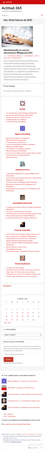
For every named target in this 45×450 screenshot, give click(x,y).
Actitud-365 (12, 8)
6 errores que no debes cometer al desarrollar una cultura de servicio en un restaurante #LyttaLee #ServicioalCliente (23, 155)
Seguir (8, 359)
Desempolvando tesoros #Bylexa (16, 119)
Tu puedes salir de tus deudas (15, 268)
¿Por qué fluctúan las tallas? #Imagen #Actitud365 (21, 113)
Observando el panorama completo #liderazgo (20, 215)
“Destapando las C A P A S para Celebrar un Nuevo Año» (23, 274)
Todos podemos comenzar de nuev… (31, 394)
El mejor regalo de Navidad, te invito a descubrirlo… (22, 276)
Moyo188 (11, 388)
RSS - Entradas (8, 414)
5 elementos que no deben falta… (30, 407)
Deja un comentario (12, 58)
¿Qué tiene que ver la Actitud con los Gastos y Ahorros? (23, 270)
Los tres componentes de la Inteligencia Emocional (21, 218)
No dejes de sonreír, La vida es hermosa (18, 117)
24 (12, 320)
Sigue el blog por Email (13, 342)
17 (12, 316)
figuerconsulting (12, 381)
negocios (25, 434)
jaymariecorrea (14, 56)
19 (22, 316)
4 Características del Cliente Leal (16, 142)
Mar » (9, 323)
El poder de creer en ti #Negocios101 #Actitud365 (21, 182)
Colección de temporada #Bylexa (16, 121)
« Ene (5, 323)
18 (17, 316)
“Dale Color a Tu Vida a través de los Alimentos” (21, 272)
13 (28, 313)
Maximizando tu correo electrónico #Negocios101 (18, 51)
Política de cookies (16, 442)
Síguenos (7, 286)
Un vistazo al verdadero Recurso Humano (18, 211)
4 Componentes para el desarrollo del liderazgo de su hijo (23, 213)
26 (22, 320)
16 (6, 316)
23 (6, 320)
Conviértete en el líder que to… (31, 401)
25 (17, 320)
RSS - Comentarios (10, 416)
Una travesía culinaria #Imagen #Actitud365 (19, 115)
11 (17, 313)
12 (22, 313)
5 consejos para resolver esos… (29, 381)
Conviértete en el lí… (14, 401)
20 (28, 316)
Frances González (13, 394)
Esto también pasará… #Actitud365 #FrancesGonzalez (22, 251)
